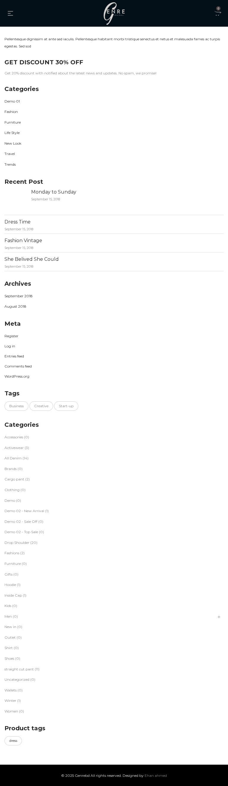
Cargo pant (14, 479)
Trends (10, 164)
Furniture (12, 122)
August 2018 (15, 306)
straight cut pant (19, 669)
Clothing (12, 490)
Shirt (8, 648)
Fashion (11, 111)
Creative (41, 406)
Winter (10, 700)
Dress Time (17, 222)
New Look (12, 143)
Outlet (10, 637)
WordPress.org (16, 376)
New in (10, 626)
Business (16, 406)
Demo (9, 500)
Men (8, 616)
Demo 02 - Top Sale (21, 532)
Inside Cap (13, 595)
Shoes (9, 658)
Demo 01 (12, 101)
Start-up (66, 406)
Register (11, 336)
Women (11, 711)
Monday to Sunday (53, 192)
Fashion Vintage (23, 240)
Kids (7, 605)
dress (13, 741)
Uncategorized (16, 679)
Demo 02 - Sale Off (20, 521)
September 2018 (18, 296)
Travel (9, 153)
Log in (9, 346)
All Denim (13, 458)
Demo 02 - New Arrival (24, 511)
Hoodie (10, 584)
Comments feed (18, 366)
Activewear (14, 447)
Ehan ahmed (156, 775)
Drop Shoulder (16, 542)
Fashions (11, 553)
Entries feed (14, 356)
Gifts (8, 574)
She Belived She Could (31, 259)
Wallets (10, 690)
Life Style (12, 132)
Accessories (13, 437)
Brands (10, 469)
